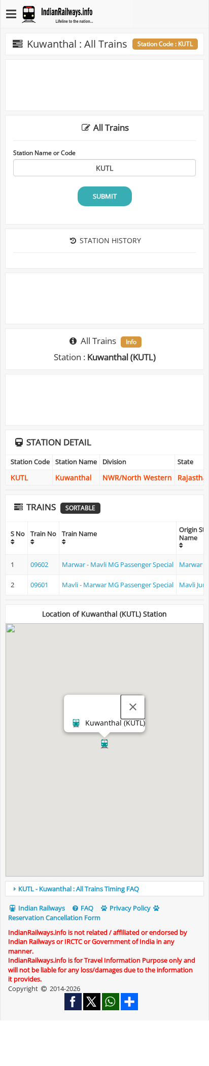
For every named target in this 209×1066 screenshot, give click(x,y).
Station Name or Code (44, 152)
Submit (105, 196)
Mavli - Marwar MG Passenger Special (117, 584)
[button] (104, 744)
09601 (39, 584)
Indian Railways (41, 907)
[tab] (104, 889)
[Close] (133, 707)
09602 (39, 564)
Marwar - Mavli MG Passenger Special (117, 564)
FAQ (86, 907)
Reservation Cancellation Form (54, 917)
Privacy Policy (129, 907)
